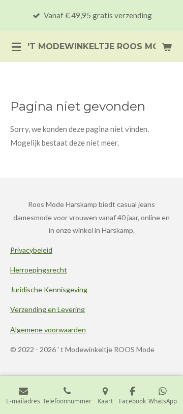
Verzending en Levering (47, 309)
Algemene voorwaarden (48, 329)
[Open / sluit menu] (16, 47)
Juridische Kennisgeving (48, 289)
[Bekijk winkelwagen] (167, 47)
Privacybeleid (31, 250)
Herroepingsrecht (38, 269)
